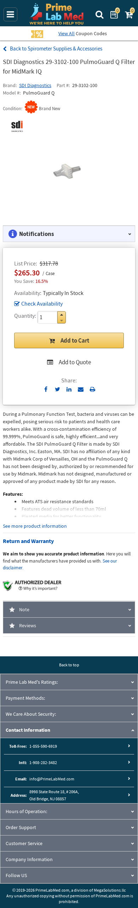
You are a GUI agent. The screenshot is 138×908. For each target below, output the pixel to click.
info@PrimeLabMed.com (51, 778)
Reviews (27, 625)
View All (66, 33)
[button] (61, 315)
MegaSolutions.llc (110, 890)
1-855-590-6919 (43, 746)
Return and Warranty (28, 540)
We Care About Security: (31, 714)
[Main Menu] (10, 14)
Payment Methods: (25, 698)
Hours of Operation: (26, 811)
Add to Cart (75, 340)
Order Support (21, 827)
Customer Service (24, 843)
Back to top (69, 664)
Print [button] (92, 389)
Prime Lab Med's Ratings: (32, 682)
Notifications (36, 234)
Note (24, 609)
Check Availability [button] (42, 303)
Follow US (16, 875)
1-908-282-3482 (43, 762)
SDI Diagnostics (35, 85)
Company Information (29, 859)
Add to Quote (75, 362)
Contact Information (28, 730)
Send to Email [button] (81, 389)
